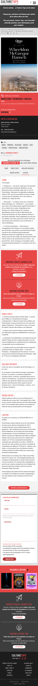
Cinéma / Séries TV (9, 668)
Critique (4, 148)
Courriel (6, 509)
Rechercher (9, 675)
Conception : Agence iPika (19, 683)
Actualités (28, 665)
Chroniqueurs (28, 668)
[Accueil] (9, 2)
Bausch (25, 145)
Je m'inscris (19, 275)
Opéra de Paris (23, 148)
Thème (6, 168)
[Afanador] (31, 581)
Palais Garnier (13, 148)
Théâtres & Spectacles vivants (15, 29)
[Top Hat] (19, 581)
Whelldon (10, 145)
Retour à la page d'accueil (19, 488)
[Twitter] (22, 658)
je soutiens (19, 304)
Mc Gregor (18, 145)
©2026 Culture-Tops (14, 681)
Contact (28, 675)
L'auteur (25, 173)
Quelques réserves (28, 168)
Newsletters (28, 673)
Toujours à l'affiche (9, 163)
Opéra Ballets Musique (7, 31)
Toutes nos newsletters (19, 271)
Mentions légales (25, 681)
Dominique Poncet (12, 153)
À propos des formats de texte (12, 544)
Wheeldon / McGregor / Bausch (24, 31)
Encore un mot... (15, 173)
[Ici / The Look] (6, 581)
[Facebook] (20, 658)
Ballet (3, 145)
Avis (31, 145)
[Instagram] (25, 658)
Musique (9, 673)
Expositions (9, 670)
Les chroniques (28, 670)
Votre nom (7, 500)
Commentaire (7, 522)
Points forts (15, 168)
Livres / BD (9, 665)
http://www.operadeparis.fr (8, 132)
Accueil (3, 29)
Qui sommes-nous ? (28, 663)
